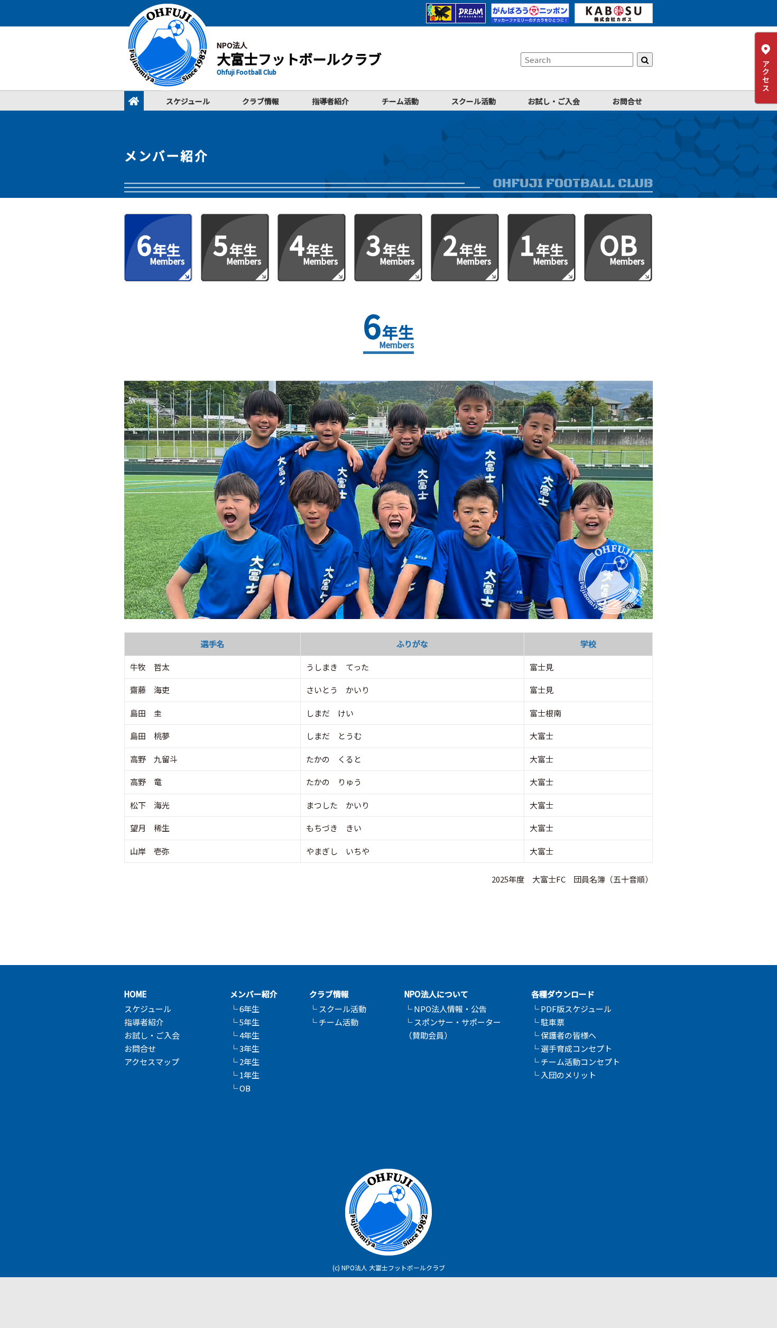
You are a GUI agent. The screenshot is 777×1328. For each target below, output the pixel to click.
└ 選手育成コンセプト (571, 1048)
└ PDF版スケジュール (571, 1008)
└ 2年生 (245, 1061)
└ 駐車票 (548, 1021)
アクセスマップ (151, 1061)
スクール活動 (473, 101)
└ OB (240, 1088)
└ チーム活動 (333, 1021)
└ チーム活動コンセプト (575, 1061)
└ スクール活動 (337, 1008)
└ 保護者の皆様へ (563, 1035)
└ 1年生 (245, 1074)
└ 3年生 (245, 1048)
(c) (336, 1267)
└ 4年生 (245, 1035)
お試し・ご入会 (554, 101)
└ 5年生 (245, 1021)
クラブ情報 (260, 101)
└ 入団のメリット (563, 1074)
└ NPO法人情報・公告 (445, 1008)
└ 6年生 (245, 1008)
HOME (135, 993)
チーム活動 (400, 101)
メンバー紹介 (254, 993)
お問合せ (627, 101)
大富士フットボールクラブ (299, 58)
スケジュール (188, 101)
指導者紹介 (330, 101)
